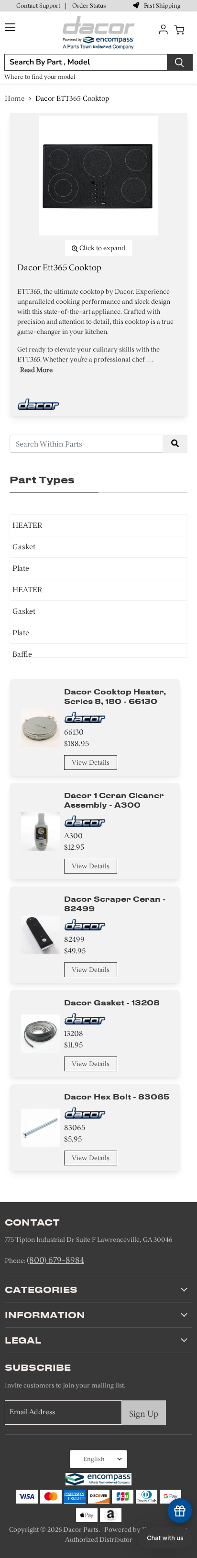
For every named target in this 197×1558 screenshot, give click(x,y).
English (94, 1458)
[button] (165, 1537)
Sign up (143, 1414)
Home (15, 98)
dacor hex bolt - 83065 (116, 1096)
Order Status (89, 5)
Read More (36, 370)
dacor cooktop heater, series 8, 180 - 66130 (115, 696)
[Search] (180, 62)
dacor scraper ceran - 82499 (115, 904)
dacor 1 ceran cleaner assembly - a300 (114, 800)
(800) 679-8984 (55, 1260)
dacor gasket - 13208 (112, 1002)
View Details (90, 762)
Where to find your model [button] (40, 76)
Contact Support (38, 5)
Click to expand (101, 248)
